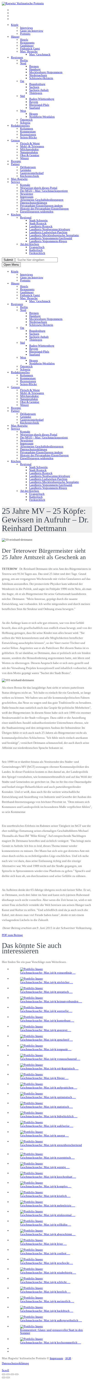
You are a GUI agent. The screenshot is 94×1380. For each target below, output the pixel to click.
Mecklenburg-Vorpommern (46, 72)
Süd (22, 96)
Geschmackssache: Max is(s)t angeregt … (45, 1030)
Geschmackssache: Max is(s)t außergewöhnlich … (51, 1320)
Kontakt (25, 185)
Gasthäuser (27, 45)
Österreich (26, 119)
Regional (25, 217)
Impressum (26, 196)
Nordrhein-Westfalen (42, 116)
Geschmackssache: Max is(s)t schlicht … (45, 1282)
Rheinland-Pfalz (39, 104)
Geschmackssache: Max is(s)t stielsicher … (46, 982)
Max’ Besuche (29, 51)
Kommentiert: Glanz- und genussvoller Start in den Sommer (51, 1331)
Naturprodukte (29, 152)
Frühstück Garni (30, 48)
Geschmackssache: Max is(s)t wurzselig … (46, 1011)
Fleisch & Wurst (30, 143)
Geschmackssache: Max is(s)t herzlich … (45, 1291)
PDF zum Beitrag (12, 935)
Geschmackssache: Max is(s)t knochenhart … (48, 1176)
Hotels (24, 39)
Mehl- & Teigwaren (32, 146)
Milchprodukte (29, 149)
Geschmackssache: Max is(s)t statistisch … (46, 1106)
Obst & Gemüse (29, 155)
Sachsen (34, 87)
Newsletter (26, 193)
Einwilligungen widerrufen (36, 211)
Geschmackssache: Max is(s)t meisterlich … (47, 1301)
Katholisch (36, 250)
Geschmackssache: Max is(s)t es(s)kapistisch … (49, 1068)
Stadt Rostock (38, 223)
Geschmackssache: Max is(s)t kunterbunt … (47, 1020)
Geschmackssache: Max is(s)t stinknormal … (47, 1215)
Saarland (34, 107)
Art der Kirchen (29, 244)
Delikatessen (28, 167)
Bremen (34, 66)
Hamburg (35, 69)
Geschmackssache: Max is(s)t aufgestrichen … (48, 1087)
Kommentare (28, 131)
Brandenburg (37, 84)
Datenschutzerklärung (33, 202)
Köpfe (14, 24)
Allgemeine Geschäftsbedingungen (41, 199)
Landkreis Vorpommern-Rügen (48, 241)
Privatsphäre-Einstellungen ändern (41, 205)
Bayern (33, 102)
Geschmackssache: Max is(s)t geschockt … (46, 1263)
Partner (15, 164)
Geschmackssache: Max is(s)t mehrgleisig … (47, 1205)
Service (15, 182)
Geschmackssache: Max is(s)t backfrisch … (46, 1311)
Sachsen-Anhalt (39, 90)
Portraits (25, 33)
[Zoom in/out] (16, 1374)
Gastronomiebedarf (32, 173)
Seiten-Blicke (28, 137)
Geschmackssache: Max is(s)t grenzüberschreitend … (51, 1146)
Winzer (24, 158)
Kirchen (16, 214)
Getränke (25, 170)
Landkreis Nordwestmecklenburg (49, 229)
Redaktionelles (20, 125)
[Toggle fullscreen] (12, 1374)
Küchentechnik (29, 176)
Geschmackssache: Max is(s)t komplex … (45, 1186)
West (23, 110)
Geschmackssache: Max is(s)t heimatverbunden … (51, 1001)
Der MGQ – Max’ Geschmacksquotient (44, 190)
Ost (22, 81)
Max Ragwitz (19, 179)
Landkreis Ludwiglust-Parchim (48, 232)
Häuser (15, 36)
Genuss (15, 140)
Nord (23, 63)
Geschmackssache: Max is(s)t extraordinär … (48, 972)
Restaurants (27, 42)
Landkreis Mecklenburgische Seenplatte (54, 235)
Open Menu (11, 264)
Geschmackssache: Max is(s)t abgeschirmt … (48, 1234)
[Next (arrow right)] (8, 1377)
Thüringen (35, 93)
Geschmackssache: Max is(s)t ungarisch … (46, 991)
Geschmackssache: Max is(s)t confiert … (45, 1253)
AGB (68, 1358)
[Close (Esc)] (3, 1374)
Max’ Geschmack (39, 54)
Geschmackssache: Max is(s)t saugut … (44, 1135)
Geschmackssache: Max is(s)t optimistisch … (48, 1097)
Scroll (5, 1370)
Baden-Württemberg (41, 99)
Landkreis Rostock (40, 226)
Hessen (33, 113)
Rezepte (16, 161)
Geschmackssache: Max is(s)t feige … (43, 1243)
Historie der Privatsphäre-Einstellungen (44, 208)
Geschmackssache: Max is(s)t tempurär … (45, 1049)
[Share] (8, 1374)
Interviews (26, 27)
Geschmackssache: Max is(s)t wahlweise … (46, 1126)
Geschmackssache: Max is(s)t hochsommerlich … (50, 1342)
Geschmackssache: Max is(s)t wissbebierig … (48, 1272)
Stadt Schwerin (38, 220)
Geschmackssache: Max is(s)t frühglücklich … (48, 1116)
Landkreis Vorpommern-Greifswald (50, 238)
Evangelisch (36, 247)
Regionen (17, 57)
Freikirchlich (37, 253)
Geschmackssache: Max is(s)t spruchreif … (46, 1039)
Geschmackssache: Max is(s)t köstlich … (45, 1196)
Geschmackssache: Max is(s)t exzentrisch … (47, 1157)
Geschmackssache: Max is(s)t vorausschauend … (50, 1059)
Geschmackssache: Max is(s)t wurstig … (45, 1167)
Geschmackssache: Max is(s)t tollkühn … (45, 1224)
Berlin (24, 60)
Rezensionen (28, 134)
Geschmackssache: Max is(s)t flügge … (44, 1078)
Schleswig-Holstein (41, 78)
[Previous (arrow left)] (3, 1377)
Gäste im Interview (31, 30)
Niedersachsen (38, 75)
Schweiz (25, 122)
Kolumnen (26, 128)
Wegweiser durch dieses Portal (38, 187)
